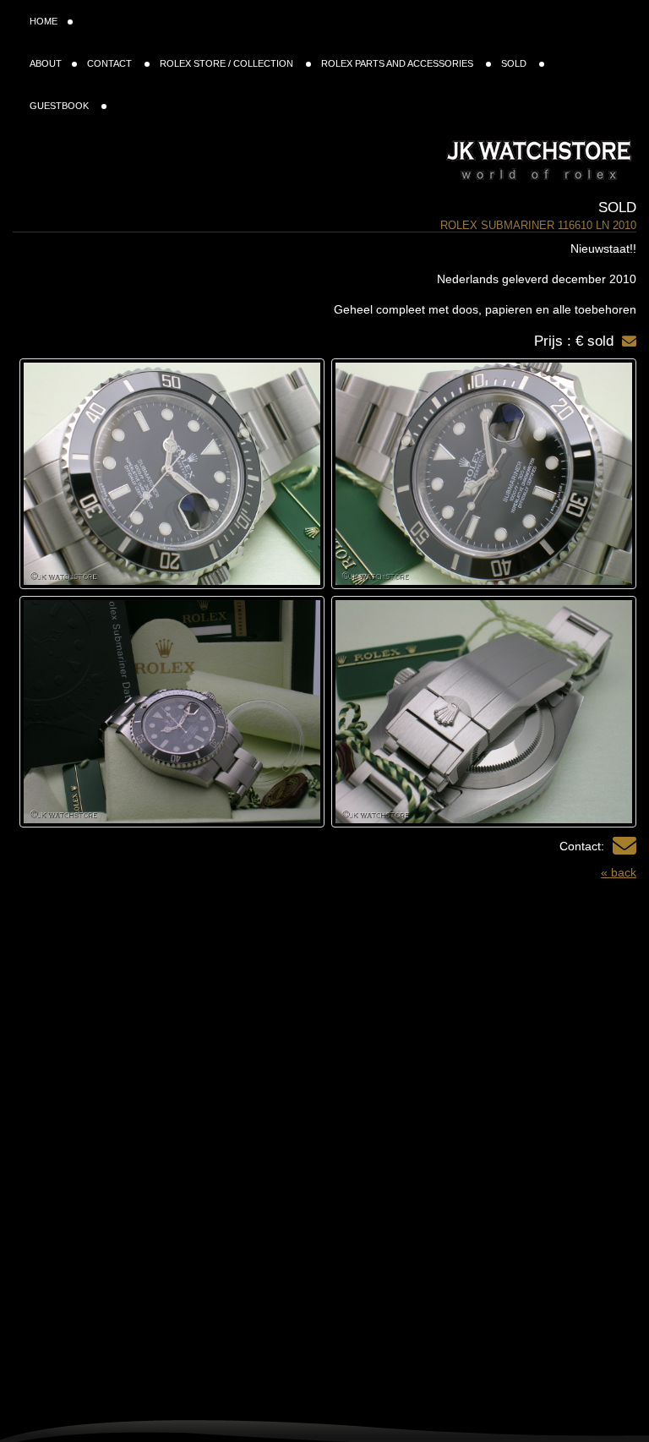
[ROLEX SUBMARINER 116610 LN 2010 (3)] (483, 711)
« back (618, 872)
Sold (617, 207)
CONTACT (110, 63)
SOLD (515, 63)
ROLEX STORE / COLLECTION (228, 63)
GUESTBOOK (60, 106)
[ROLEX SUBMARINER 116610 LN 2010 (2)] (171, 473)
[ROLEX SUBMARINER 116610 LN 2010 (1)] (483, 473)
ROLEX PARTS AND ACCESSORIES (398, 63)
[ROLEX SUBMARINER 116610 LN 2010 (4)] (171, 711)
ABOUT (46, 63)
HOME (43, 21)
